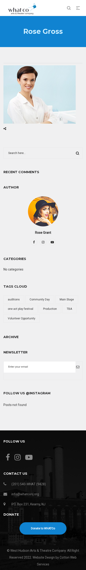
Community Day (40, 299)
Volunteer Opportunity (21, 318)
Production (50, 308)
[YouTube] (52, 242)
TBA (69, 308)
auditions (14, 299)
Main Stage (67, 299)
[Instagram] (43, 242)
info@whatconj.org (25, 494)
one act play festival (20, 308)
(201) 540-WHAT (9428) (28, 484)
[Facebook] (34, 242)
